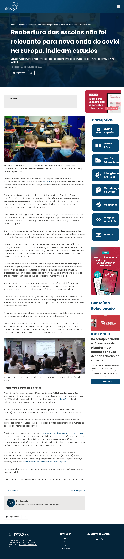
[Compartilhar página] (31, 72)
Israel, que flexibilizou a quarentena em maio (63, 433)
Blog (66, 545)
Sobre (66, 542)
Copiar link (20, 73)
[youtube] (97, 539)
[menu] (119, 6)
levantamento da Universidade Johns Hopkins (44, 461)
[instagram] (101, 539)
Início (66, 538)
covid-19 (46, 181)
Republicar (66, 549)
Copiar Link (14, 516)
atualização (61, 399)
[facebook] (92, 539)
